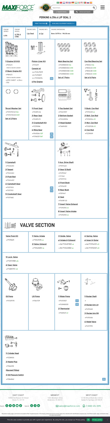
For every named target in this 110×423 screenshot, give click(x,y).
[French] (70, 2)
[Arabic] (58, 2)
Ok (88, 420)
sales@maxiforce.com (69, 406)
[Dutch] (64, 2)
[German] (73, 2)
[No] (107, 420)
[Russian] (88, 2)
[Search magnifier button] (94, 7)
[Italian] (79, 2)
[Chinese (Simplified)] (61, 2)
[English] (67, 2)
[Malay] (82, 2)
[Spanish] (91, 2)
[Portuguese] (85, 2)
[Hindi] (76, 2)
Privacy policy (80, 420)
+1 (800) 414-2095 (93, 406)
